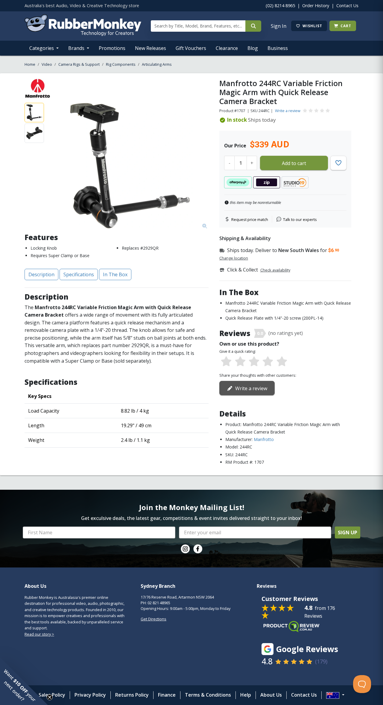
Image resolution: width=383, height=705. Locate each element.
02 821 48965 (159, 602)
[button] (24, 681)
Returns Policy (132, 695)
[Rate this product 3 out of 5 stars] (254, 362)
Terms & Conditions (208, 695)
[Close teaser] (50, 697)
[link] (185, 548)
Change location (233, 258)
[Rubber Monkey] (83, 34)
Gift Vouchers (191, 48)
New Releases (150, 48)
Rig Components (121, 64)
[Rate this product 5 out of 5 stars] (282, 362)
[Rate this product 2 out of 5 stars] (240, 362)
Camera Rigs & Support (79, 64)
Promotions (112, 48)
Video (47, 64)
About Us (271, 695)
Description (41, 274)
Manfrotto (264, 439)
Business (278, 48)
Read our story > (39, 634)
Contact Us (347, 5)
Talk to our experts (300, 219)
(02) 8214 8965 (280, 5)
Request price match (249, 219)
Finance (167, 695)
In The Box (115, 274)
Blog (252, 48)
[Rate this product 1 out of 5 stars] (226, 362)
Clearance (227, 48)
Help (245, 695)
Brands (77, 48)
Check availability (275, 270)
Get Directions (153, 619)
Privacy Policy (90, 695)
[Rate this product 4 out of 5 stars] (268, 362)
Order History (315, 5)
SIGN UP (347, 532)
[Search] (253, 26)
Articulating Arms (157, 64)
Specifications (78, 274)
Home (30, 64)
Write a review (287, 110)
